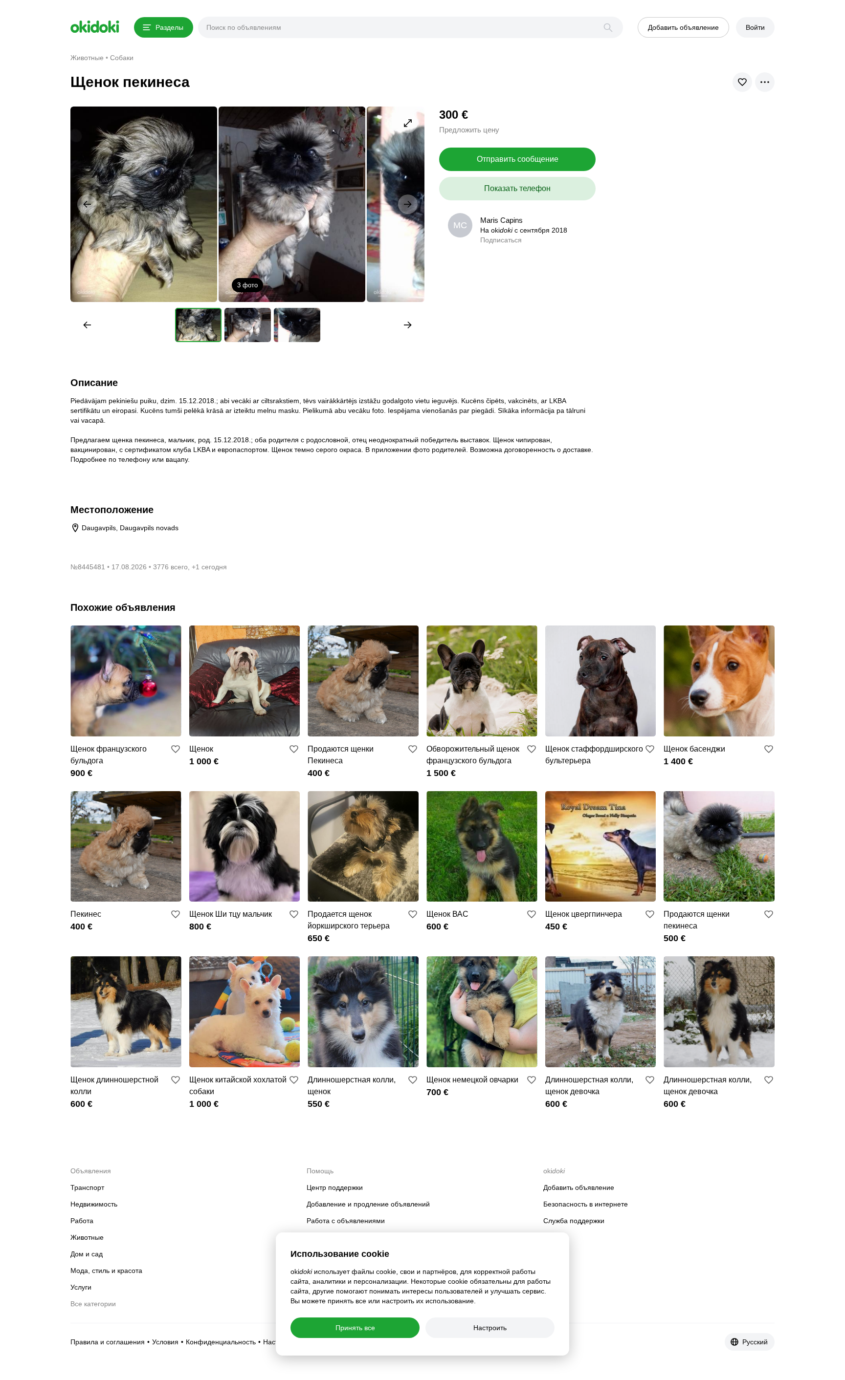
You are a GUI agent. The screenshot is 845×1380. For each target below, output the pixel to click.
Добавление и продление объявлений (368, 1204)
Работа (81, 1221)
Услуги (80, 1287)
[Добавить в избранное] (175, 749)
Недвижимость (93, 1204)
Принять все (355, 1328)
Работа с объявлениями (346, 1221)
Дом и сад (86, 1254)
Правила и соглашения (107, 1342)
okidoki (94, 27)
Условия (165, 1342)
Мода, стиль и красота (106, 1270)
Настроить (490, 1328)
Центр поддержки (335, 1187)
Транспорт (87, 1187)
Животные (87, 1237)
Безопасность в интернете (585, 1204)
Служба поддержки (573, 1221)
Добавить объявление (578, 1187)
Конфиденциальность (221, 1342)
